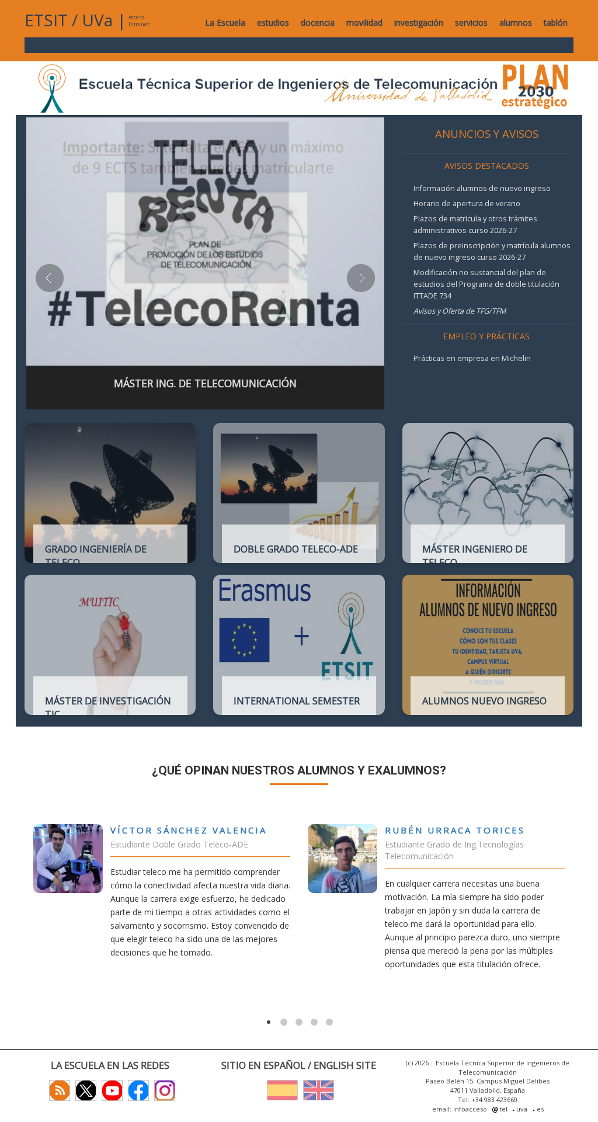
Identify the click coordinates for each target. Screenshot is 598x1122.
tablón (556, 22)
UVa (97, 20)
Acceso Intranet (138, 20)
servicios (471, 22)
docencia (318, 22)
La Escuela (225, 22)
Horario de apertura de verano (466, 204)
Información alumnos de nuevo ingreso (482, 188)
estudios (273, 22)
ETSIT (46, 20)
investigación (418, 22)
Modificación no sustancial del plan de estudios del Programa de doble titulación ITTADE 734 (486, 284)
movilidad (364, 22)
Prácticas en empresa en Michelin (472, 358)
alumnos (515, 22)
